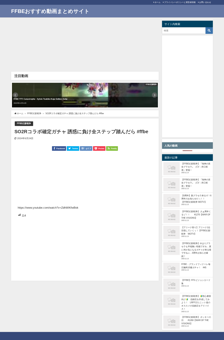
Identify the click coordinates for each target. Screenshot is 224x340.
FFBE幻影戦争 (24, 123)
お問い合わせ (205, 2)
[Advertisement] (85, 45)
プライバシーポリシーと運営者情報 (180, 2)
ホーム (158, 2)
